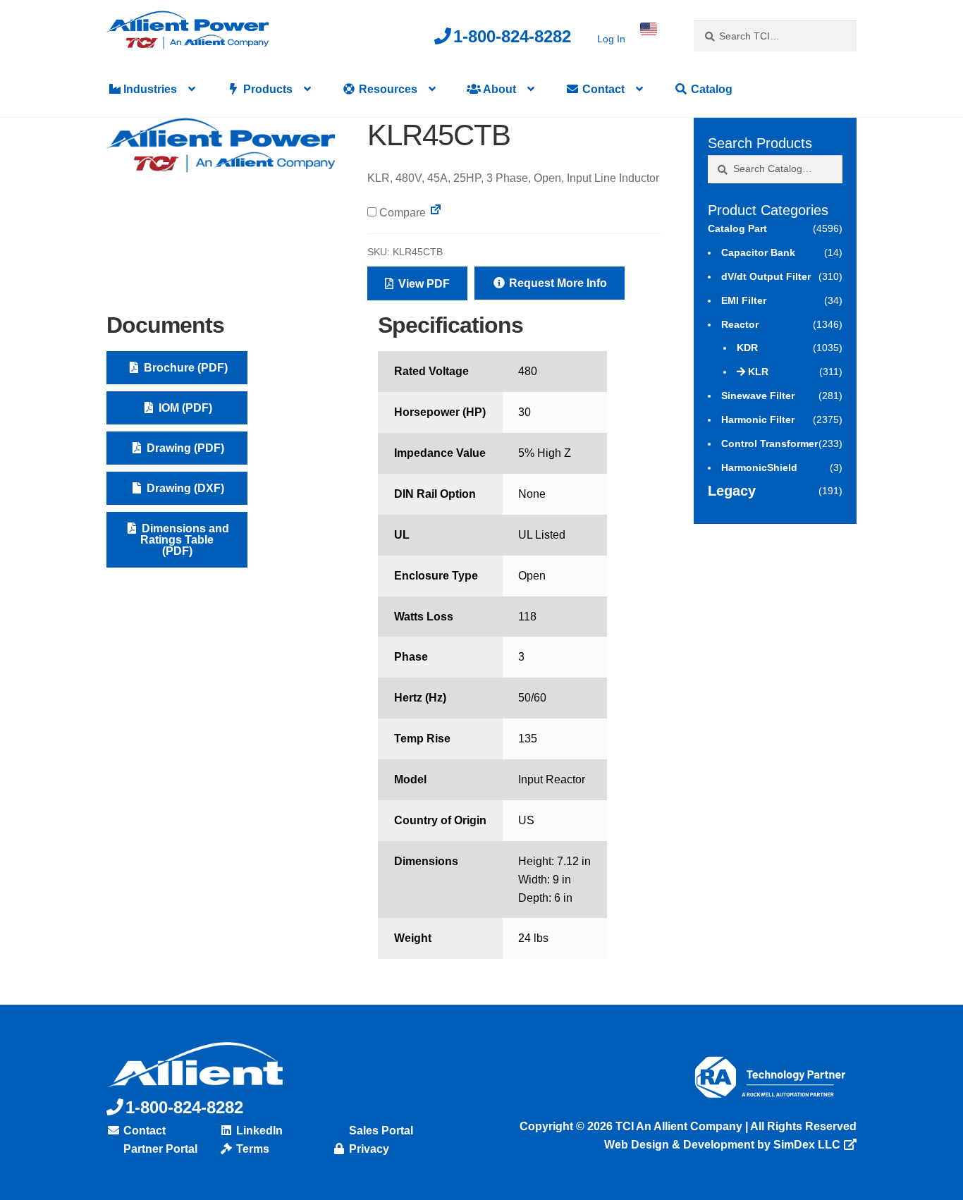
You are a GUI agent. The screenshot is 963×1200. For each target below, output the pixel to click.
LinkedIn (258, 1131)
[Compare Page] (436, 213)
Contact (602, 89)
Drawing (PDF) (184, 448)
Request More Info (556, 283)
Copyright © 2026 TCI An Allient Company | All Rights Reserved (688, 1126)
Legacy (732, 490)
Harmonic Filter (758, 419)
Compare (401, 213)
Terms (251, 1149)
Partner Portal (159, 1149)
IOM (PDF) (184, 408)
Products (266, 89)
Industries (149, 89)
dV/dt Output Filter (766, 276)
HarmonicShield (759, 467)
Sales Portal (379, 1131)
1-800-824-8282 (512, 36)
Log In (611, 38)
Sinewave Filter (758, 395)
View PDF (422, 284)
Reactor (740, 324)
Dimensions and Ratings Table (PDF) (184, 539)
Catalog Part (737, 228)
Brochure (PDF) (184, 368)
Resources (386, 89)
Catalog (710, 89)
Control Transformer (769, 443)
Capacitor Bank (758, 252)
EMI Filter (743, 300)
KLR (758, 371)
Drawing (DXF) (184, 488)
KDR (747, 347)
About (498, 89)
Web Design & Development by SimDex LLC (722, 1145)
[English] (649, 29)
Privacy (367, 1149)
